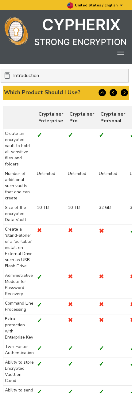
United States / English (96, 5)
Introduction (26, 75)
